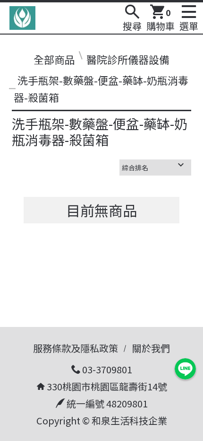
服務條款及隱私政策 (75, 348)
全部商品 (54, 59)
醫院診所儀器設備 (127, 59)
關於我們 (151, 348)
